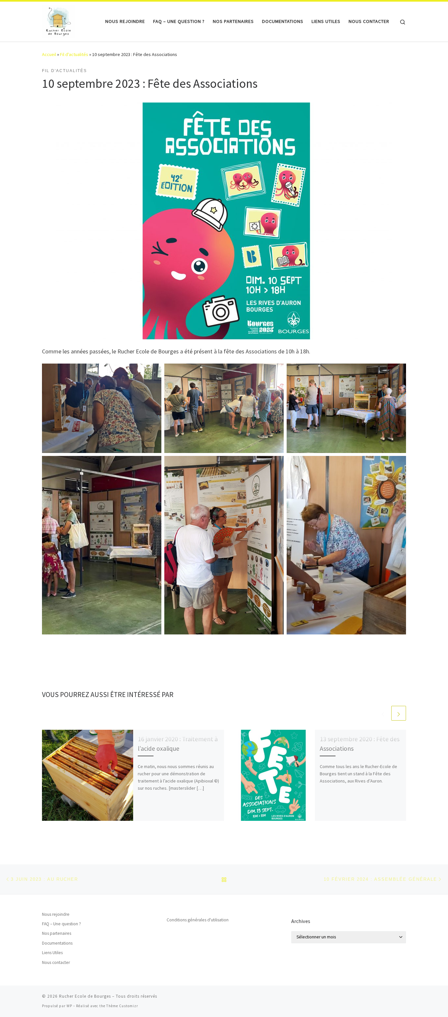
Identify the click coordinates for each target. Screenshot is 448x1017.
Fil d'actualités (74, 54)
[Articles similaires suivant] (398, 713)
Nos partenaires (56, 933)
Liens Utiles (52, 952)
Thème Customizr (122, 1006)
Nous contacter (56, 962)
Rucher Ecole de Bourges (85, 996)
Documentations (57, 943)
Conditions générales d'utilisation (198, 920)
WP (69, 1006)
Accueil (49, 54)
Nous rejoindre (56, 914)
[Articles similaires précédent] (383, 713)
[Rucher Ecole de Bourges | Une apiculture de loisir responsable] (58, 20)
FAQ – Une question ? (61, 924)
